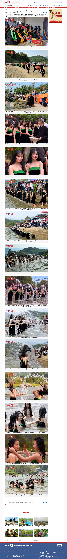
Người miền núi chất (16, 7)
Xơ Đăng (53, 5)
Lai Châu (9, 502)
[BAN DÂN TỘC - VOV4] (8, 2)
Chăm (59, 5)
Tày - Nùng (31, 5)
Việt (28, 5)
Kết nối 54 (29, 7)
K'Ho (47, 5)
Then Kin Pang (17, 502)
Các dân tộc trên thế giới (47, 7)
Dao (34, 5)
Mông (36, 5)
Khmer (61, 5)
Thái (38, 5)
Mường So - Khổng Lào (23, 502)
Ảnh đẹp (6, 9)
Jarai (45, 5)
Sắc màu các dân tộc (24, 7)
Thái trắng (13, 502)
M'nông (50, 5)
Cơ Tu (56, 5)
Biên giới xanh (34, 7)
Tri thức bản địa (39, 7)
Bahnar (41, 5)
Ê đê (43, 5)
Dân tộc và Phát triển (9, 7)
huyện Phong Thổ (30, 502)
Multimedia (53, 7)
